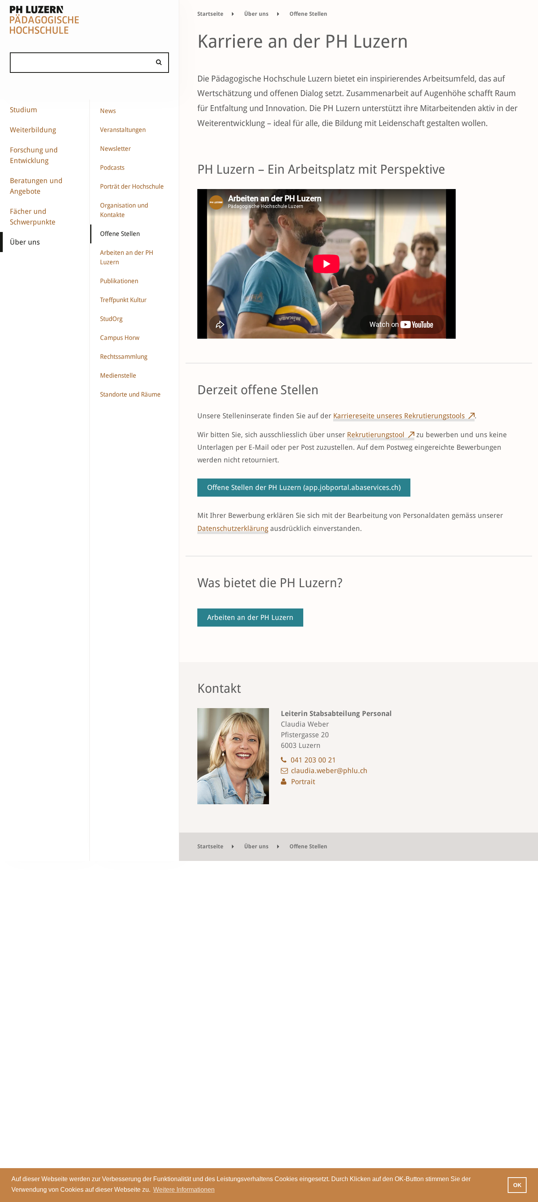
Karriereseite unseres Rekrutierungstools (399, 416)
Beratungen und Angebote (36, 185)
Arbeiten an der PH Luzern (126, 257)
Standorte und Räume (130, 394)
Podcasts (112, 167)
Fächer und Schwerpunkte (33, 216)
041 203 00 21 (313, 760)
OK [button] (517, 1185)
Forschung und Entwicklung (34, 155)
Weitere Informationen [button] (184, 1189)
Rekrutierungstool (375, 434)
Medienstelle (118, 375)
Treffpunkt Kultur (123, 300)
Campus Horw (119, 337)
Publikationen (119, 281)
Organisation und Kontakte (124, 210)
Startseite (210, 14)
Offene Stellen (120, 233)
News (108, 111)
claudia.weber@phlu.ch (329, 770)
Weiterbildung (33, 130)
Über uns (25, 242)
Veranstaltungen (123, 130)
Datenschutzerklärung (232, 528)
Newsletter (115, 148)
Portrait (303, 781)
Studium (23, 110)
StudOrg (111, 319)
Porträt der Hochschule (132, 186)
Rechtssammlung (123, 356)
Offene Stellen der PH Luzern (304, 487)
